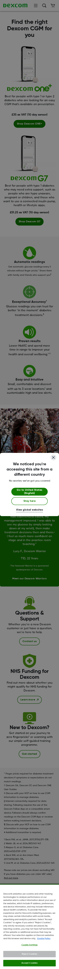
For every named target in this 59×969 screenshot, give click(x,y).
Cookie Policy (43, 939)
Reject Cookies (29, 954)
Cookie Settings (29, 945)
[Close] (53, 457)
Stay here (29, 501)
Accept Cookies (29, 963)
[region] (29, 927)
